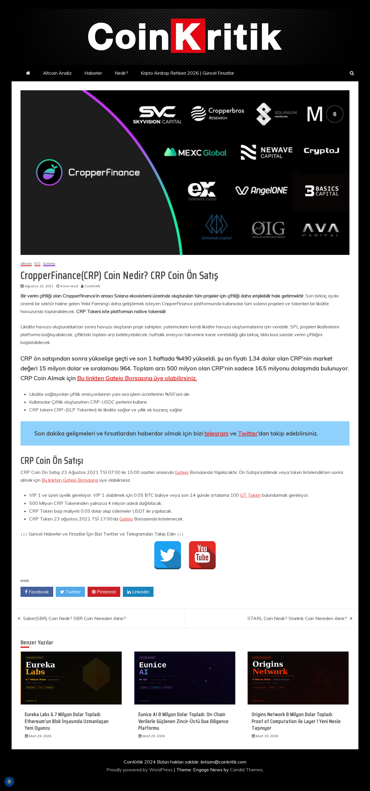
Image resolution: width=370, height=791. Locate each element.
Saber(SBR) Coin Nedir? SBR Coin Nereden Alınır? (74, 618)
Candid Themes (246, 769)
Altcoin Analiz (57, 73)
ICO (37, 264)
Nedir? (121, 73)
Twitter (248, 433)
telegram (216, 433)
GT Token (250, 495)
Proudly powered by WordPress (140, 769)
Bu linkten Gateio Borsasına (70, 480)
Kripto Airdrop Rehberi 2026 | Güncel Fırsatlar (187, 73)
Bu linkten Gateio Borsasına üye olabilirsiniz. (137, 378)
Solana (49, 264)
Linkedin (140, 592)
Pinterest (106, 592)
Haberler (93, 73)
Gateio (181, 472)
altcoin (26, 264)
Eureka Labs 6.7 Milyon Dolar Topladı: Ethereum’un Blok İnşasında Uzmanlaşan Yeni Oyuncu (67, 721)
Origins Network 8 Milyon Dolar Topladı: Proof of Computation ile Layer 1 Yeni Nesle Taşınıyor (296, 721)
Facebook (38, 592)
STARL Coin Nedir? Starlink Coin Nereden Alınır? (297, 618)
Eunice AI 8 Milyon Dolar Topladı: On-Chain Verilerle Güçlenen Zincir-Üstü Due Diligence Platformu (183, 721)
